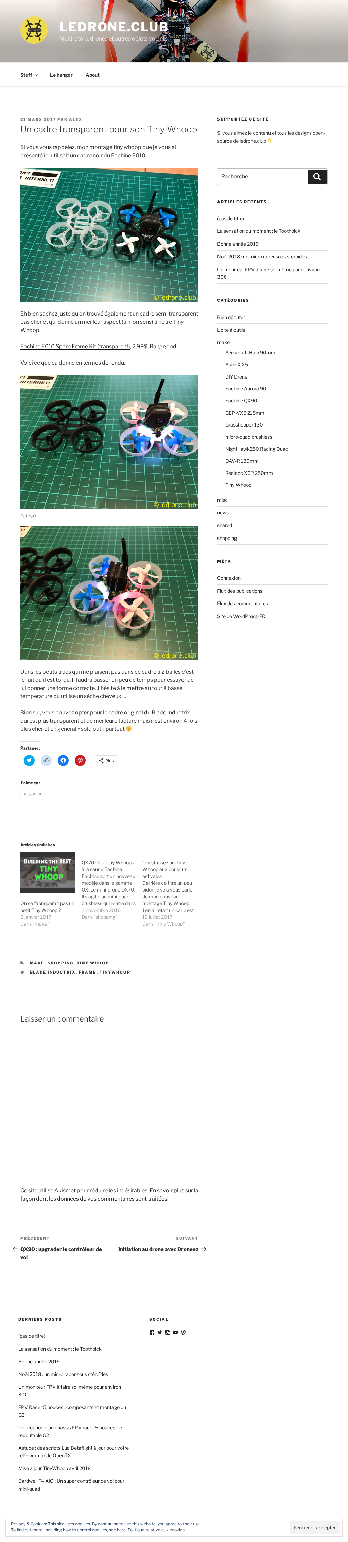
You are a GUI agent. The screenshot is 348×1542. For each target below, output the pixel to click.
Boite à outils (231, 330)
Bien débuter (231, 317)
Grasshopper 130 (244, 425)
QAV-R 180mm (242, 461)
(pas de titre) (230, 218)
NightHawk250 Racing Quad (256, 449)
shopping (61, 963)
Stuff (26, 75)
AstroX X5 (236, 364)
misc (222, 500)
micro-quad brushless (248, 437)
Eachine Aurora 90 (245, 388)
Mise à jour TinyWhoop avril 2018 (54, 1468)
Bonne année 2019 (238, 244)
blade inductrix (53, 972)
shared (224, 525)
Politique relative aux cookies (156, 1529)
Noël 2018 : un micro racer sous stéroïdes (262, 256)
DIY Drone (236, 377)
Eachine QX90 (241, 400)
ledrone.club (114, 26)
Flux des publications (239, 591)
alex (75, 119)
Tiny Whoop (93, 963)
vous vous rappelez (50, 147)
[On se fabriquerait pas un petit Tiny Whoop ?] (47, 872)
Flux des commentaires (242, 603)
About (93, 75)
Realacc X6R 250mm (249, 473)
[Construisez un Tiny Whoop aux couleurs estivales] (173, 889)
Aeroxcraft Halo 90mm (250, 352)
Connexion (229, 578)
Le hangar (61, 75)
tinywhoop (115, 972)
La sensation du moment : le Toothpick (258, 231)
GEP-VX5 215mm (244, 413)
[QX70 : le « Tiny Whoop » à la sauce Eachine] (112, 886)
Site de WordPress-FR (241, 616)
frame (88, 972)
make (37, 963)
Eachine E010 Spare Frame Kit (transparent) (75, 346)
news (223, 512)
